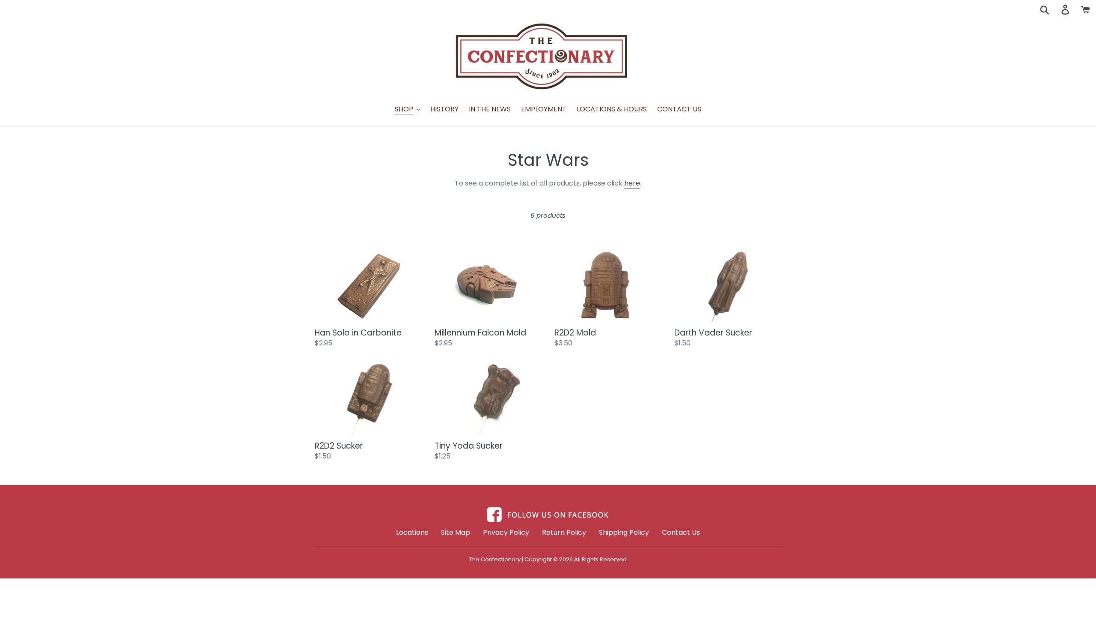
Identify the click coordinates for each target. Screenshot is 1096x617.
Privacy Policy (506, 532)
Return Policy (564, 532)
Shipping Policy (624, 532)
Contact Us (681, 532)
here (632, 183)
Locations (412, 532)
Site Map (455, 532)
